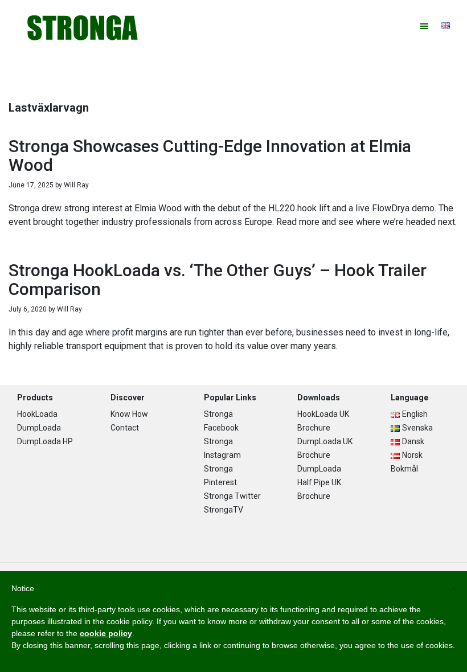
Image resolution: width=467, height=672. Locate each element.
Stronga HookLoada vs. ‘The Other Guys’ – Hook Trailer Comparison (218, 279)
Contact (124, 427)
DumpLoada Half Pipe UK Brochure (319, 482)
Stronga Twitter (232, 496)
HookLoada (37, 414)
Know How (129, 414)
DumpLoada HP (45, 441)
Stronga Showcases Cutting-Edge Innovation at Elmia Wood (210, 155)
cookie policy (106, 633)
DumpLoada (39, 427)
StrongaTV (223, 509)
